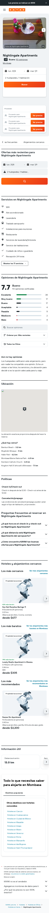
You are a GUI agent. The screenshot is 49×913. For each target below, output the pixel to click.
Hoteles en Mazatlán (15, 822)
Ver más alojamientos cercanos (38, 572)
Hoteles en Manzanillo (16, 840)
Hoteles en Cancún (15, 811)
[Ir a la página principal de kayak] (17, 9)
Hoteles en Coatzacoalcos (17, 815)
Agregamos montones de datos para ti (21, 886)
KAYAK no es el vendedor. (15, 881)
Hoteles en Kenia (14, 907)
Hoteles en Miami (14, 829)
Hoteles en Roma (14, 837)
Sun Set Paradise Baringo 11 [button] (14, 607)
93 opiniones (22, 59)
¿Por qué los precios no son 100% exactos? (19, 891)
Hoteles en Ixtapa (14, 826)
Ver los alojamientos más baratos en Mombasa (37, 627)
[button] (46, 3)
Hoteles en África (34, 905)
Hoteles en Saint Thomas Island (19, 848)
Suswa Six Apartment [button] (11, 717)
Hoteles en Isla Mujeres (16, 844)
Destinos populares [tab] (14, 793)
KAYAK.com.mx (11, 905)
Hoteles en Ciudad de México (19, 818)
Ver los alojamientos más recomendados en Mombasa (37, 683)
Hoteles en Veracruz (15, 833)
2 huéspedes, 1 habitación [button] (17, 77)
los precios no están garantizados (22, 874)
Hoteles (22, 905)
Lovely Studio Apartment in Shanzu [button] (17, 662)
